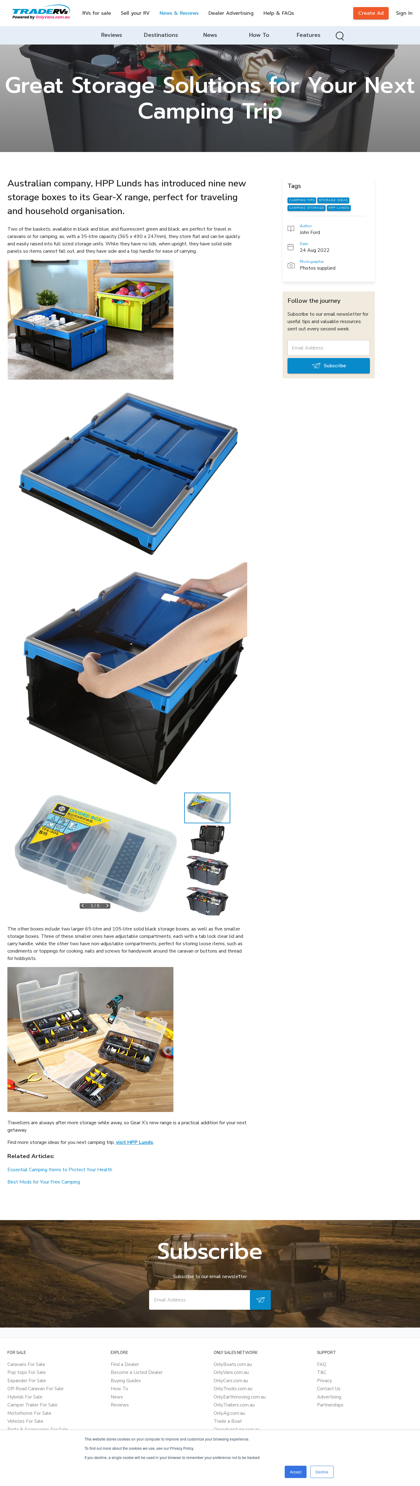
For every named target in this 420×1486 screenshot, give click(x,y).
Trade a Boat (228, 1421)
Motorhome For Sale (29, 1413)
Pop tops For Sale (26, 1372)
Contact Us (328, 1389)
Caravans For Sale (26, 1364)
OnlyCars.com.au (231, 1381)
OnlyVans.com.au (231, 1372)
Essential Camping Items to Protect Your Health (59, 1169)
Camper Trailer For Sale (32, 1405)
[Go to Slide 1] (207, 808)
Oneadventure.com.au (237, 1429)
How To (119, 1389)
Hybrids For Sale (24, 1397)
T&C (322, 1372)
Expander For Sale (26, 1381)
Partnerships (330, 1405)
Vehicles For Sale (25, 1421)
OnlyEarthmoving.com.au (240, 1397)
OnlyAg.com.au (229, 1413)
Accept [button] (295, 1471)
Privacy (324, 1381)
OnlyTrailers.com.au (234, 1405)
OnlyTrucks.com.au (233, 1389)
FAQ (321, 1364)
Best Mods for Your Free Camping (43, 1182)
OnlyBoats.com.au (233, 1364)
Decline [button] (321, 1471)
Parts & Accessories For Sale (37, 1429)
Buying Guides (126, 1381)
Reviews (120, 1405)
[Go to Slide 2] (207, 839)
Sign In (404, 13)
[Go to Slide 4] (207, 902)
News (117, 1397)
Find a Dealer (125, 1364)
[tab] (111, 35)
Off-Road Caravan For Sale (35, 1389)
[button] (95, 854)
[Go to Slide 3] (207, 870)
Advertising (329, 1397)
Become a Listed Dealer (137, 1372)
